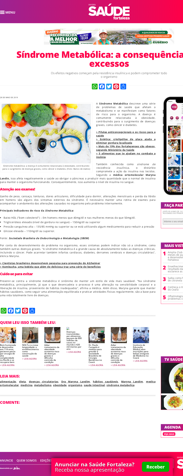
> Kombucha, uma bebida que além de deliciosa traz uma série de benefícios (50, 266)
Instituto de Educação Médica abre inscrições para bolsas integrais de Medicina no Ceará (141, 351)
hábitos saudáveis (105, 381)
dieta (22, 381)
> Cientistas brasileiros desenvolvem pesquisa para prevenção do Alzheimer (50, 263)
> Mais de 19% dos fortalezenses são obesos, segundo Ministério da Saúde (125, 148)
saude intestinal (94, 385)
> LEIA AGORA (7, 365)
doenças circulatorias (43, 381)
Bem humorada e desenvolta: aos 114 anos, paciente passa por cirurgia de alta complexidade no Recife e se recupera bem (8, 353)
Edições (46, 460)
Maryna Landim (132, 381)
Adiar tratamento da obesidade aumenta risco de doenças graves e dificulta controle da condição (51, 353)
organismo (75, 385)
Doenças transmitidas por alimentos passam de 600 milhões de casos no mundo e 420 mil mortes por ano (74, 340)
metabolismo (43, 385)
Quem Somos (27, 460)
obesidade (60, 385)
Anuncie (6, 460)
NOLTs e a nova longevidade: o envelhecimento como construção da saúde (30, 350)
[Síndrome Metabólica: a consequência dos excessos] (109, 18)
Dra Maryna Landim (75, 381)
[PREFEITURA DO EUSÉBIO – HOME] (109, 43)
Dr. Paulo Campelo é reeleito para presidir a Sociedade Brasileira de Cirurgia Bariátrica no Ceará (95, 353)
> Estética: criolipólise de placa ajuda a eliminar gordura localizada (125, 141)
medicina (27, 385)
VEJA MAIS (169, 434)
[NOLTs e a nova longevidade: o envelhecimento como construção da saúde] (30, 335)
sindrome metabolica (121, 385)
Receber (155, 467)
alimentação (8, 381)
